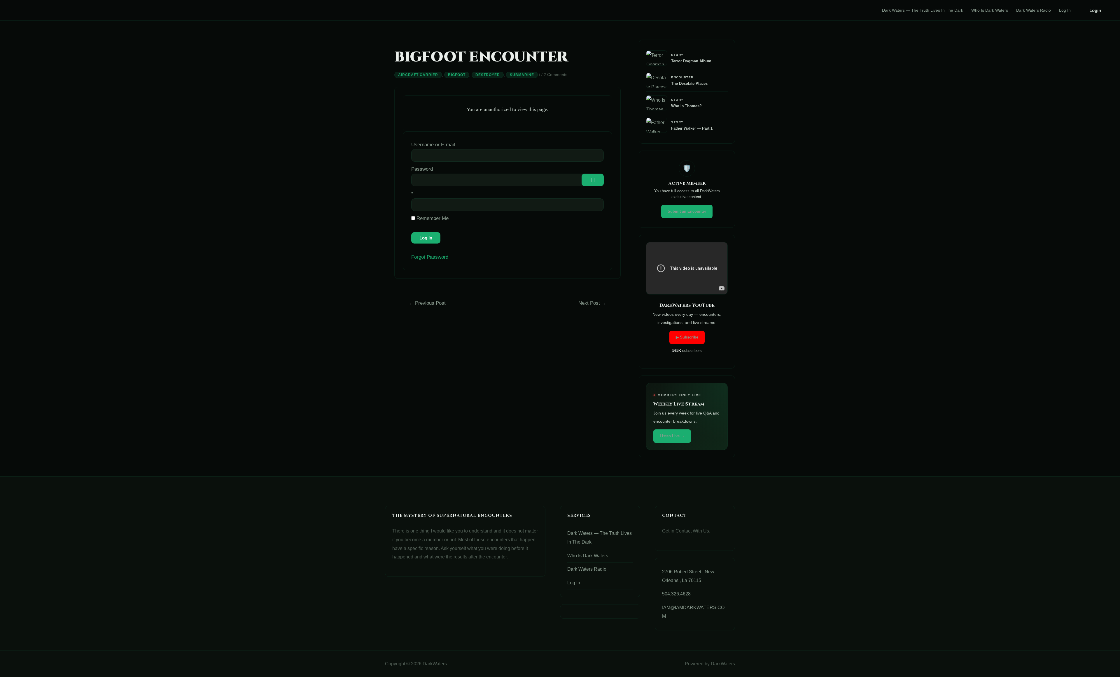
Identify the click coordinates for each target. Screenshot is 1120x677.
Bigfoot (457, 75)
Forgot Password (429, 257)
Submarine (522, 75)
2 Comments (555, 74)
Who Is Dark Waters (989, 10)
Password (422, 169)
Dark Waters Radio (1033, 10)
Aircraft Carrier (418, 75)
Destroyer (487, 75)
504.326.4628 (676, 593)
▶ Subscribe (687, 337)
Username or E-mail (433, 144)
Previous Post (427, 303)
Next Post (592, 303)
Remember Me (432, 218)
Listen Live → (672, 436)
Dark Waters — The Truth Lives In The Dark (922, 10)
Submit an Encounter (687, 211)
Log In (1065, 10)
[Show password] (593, 180)
